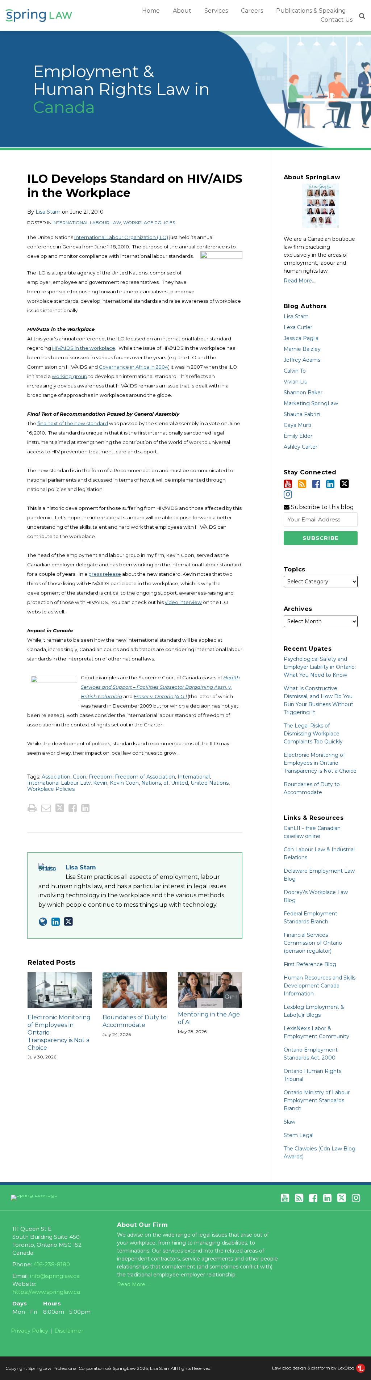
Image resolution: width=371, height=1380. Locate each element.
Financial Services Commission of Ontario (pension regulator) (313, 943)
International (194, 776)
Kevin (100, 783)
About (182, 10)
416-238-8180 (51, 1264)
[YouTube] (288, 484)
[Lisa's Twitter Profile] (68, 921)
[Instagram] (288, 494)
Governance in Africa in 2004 (133, 367)
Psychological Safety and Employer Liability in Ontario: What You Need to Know (320, 667)
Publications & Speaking (311, 10)
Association (56, 776)
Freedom (100, 776)
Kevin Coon (124, 783)
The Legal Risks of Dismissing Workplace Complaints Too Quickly (313, 733)
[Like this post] (72, 808)
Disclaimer (68, 1330)
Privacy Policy (29, 1330)
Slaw (289, 1122)
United (179, 783)
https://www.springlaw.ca (46, 1291)
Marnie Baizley (302, 349)
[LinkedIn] (330, 484)
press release (104, 574)
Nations (151, 783)
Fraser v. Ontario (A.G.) (160, 696)
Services (216, 10)
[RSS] (302, 484)
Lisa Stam (48, 212)
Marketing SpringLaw (311, 403)
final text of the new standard (72, 423)
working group (69, 376)
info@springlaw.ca (55, 1275)
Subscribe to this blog (321, 507)
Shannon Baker (303, 392)
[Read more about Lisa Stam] (43, 922)
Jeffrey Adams (302, 360)
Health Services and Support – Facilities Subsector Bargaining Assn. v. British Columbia (160, 687)
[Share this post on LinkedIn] (85, 808)
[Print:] (32, 808)
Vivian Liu (296, 381)
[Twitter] (344, 484)
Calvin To (295, 371)
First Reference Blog (310, 964)
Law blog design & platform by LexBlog (313, 1368)
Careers (252, 10)
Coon (79, 776)
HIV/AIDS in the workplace (83, 348)
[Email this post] (46, 808)
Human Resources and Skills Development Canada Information (319, 985)
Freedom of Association (145, 776)
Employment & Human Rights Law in (121, 89)
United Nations (210, 783)
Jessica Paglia (301, 338)
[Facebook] (316, 484)
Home (151, 10)
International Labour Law (87, 222)
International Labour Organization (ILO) (121, 237)
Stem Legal (298, 1135)
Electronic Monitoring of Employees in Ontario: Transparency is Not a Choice (59, 1032)
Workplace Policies (149, 222)
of (165, 783)
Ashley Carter (300, 447)
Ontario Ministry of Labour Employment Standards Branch (317, 1100)
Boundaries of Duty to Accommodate (135, 1021)
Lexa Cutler (298, 327)
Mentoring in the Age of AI (209, 1018)
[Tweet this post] (59, 808)
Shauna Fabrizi (302, 414)
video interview (183, 602)
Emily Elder (298, 436)
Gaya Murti (297, 425)
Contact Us (337, 19)
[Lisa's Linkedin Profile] (55, 922)
